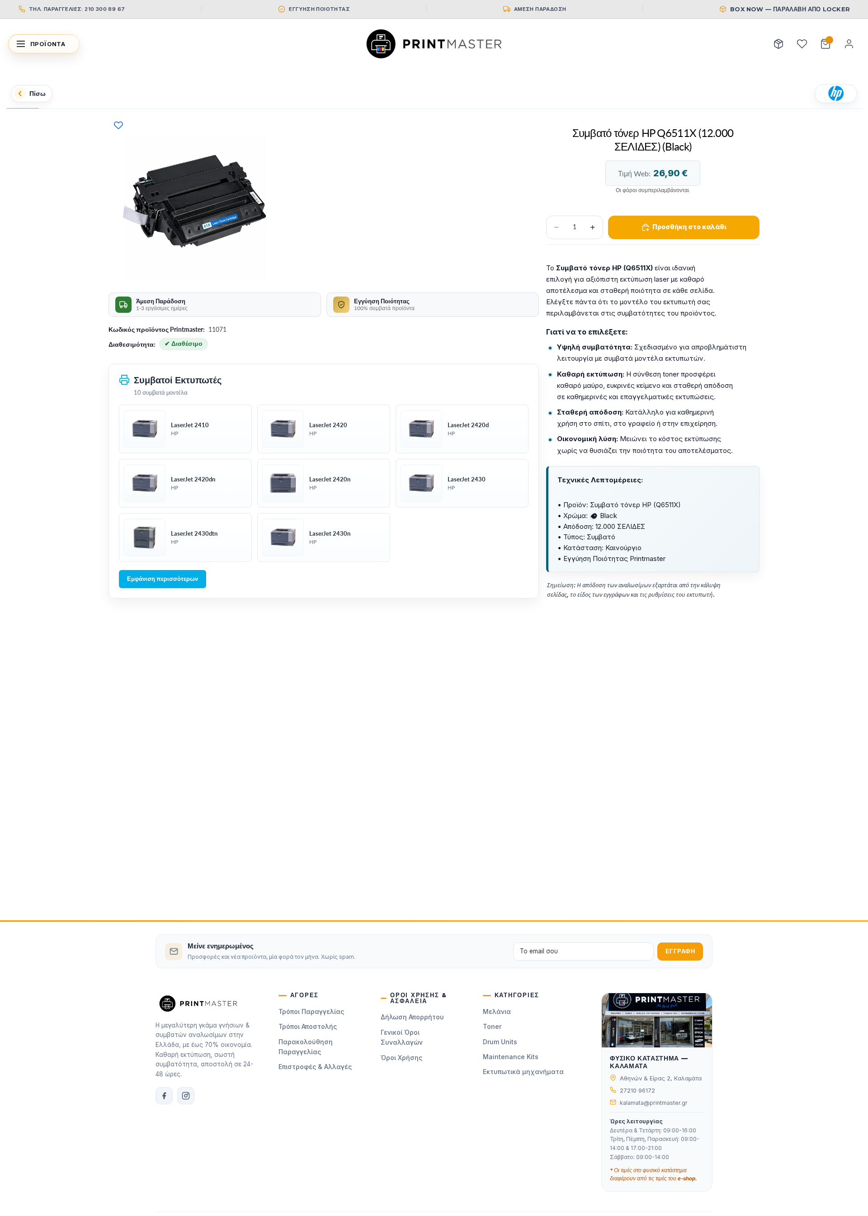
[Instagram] (185, 1095)
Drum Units (500, 1042)
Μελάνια (497, 1011)
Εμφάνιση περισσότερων (162, 578)
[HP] (836, 93)
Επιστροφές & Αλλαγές (315, 1066)
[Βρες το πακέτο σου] (778, 44)
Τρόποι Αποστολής (307, 1026)
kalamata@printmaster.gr (654, 1102)
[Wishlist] (802, 44)
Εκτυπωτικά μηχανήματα (523, 1071)
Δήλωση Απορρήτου (412, 1017)
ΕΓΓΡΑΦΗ (680, 951)
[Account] (849, 44)
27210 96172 (637, 1090)
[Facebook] (164, 1095)
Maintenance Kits (510, 1056)
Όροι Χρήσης (401, 1057)
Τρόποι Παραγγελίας (311, 1011)
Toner (492, 1026)
